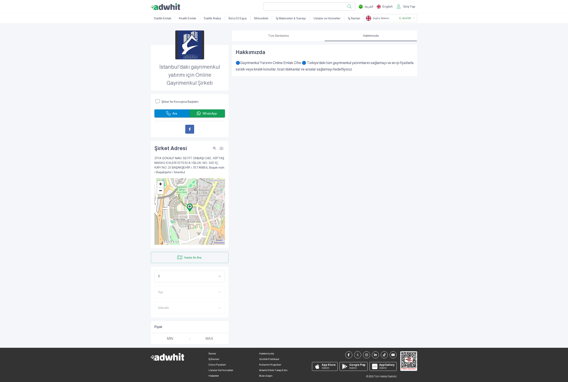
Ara (174, 113)
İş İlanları (354, 18)
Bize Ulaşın (265, 375)
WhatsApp (210, 113)
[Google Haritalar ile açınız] (221, 148)
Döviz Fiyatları (217, 364)
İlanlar (212, 353)
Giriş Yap (409, 6)
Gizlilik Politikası (269, 359)
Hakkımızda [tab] (371, 35)
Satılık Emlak (162, 18)
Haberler (214, 375)
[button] (190, 207)
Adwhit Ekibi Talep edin (273, 370)
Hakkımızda (266, 353)
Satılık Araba (212, 18)
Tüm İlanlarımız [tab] (278, 35)
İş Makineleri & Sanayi (291, 18)
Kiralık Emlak (187, 18)
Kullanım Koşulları (270, 364)
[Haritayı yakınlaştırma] (214, 148)
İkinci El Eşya (238, 18)
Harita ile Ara (192, 257)
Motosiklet (261, 18)
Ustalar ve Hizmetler (327, 18)
